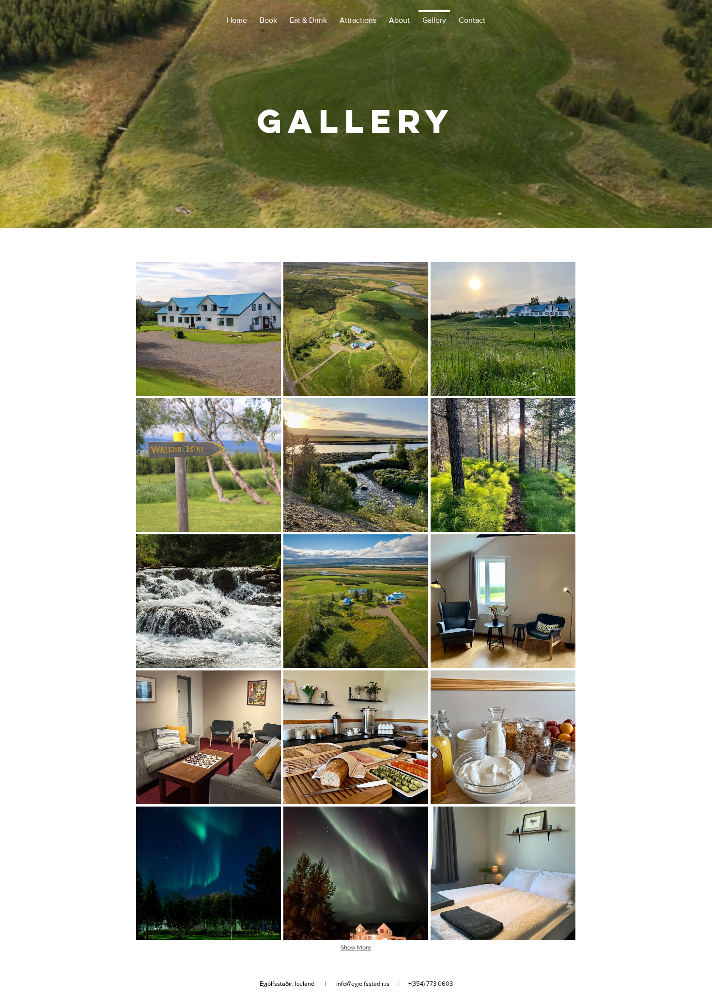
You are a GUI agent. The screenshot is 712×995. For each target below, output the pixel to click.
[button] (208, 329)
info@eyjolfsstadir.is (362, 983)
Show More (356, 947)
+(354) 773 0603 (430, 983)
